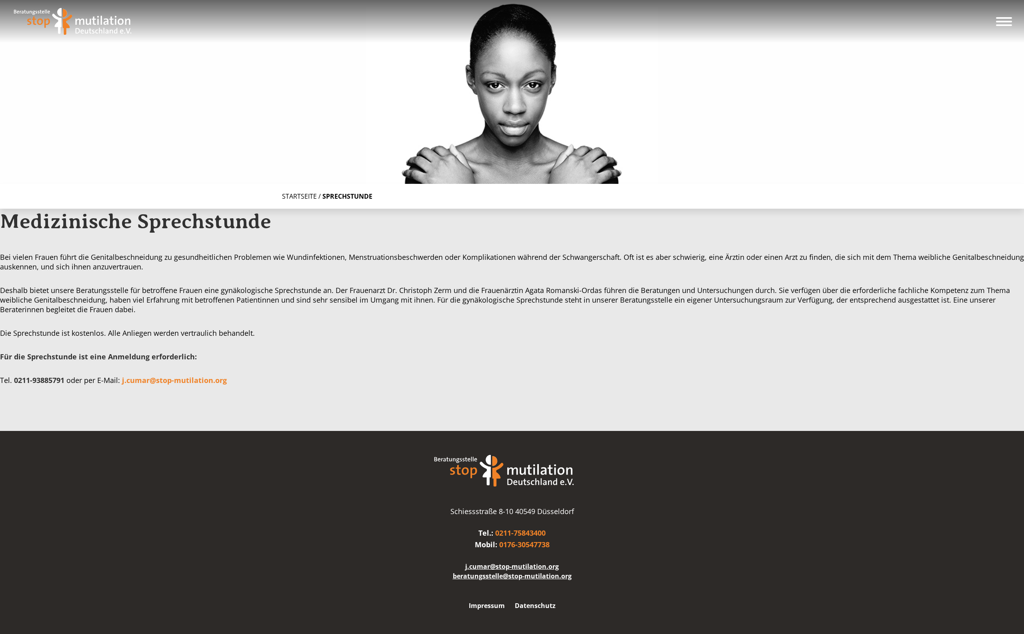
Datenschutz (535, 605)
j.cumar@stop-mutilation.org (174, 380)
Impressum (487, 605)
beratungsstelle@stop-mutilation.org (512, 576)
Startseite (299, 196)
